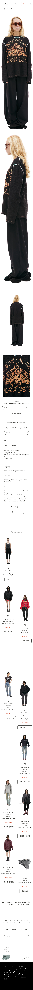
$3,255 (25, 836)
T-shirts (10, 9)
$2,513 (25, 727)
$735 (25, 641)
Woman (13, 427)
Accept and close (16, 986)
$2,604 (8, 827)
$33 (25, 891)
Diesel (16, 401)
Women (6, 4)
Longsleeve (18, 512)
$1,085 (8, 718)
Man (25, 427)
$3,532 (8, 882)
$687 (8, 632)
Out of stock (16, 414)
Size (5, 408)
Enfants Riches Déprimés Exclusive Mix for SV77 (18, 903)
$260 (8, 579)
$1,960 (25, 782)
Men (16, 4)
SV (24, 4)
